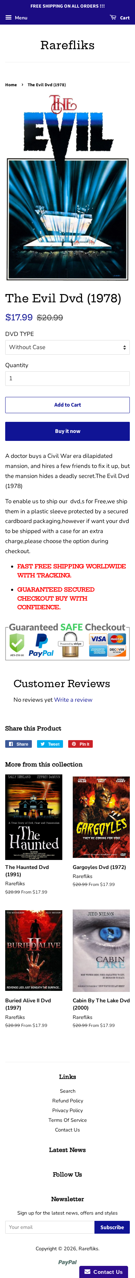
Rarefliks (67, 45)
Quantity (16, 365)
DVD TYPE (19, 334)
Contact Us (67, 1129)
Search (67, 1091)
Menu (20, 18)
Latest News (67, 1149)
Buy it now (67, 431)
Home (11, 85)
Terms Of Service (67, 1120)
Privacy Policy (67, 1110)
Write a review (73, 700)
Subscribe (112, 1227)
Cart (124, 18)
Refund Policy (67, 1100)
